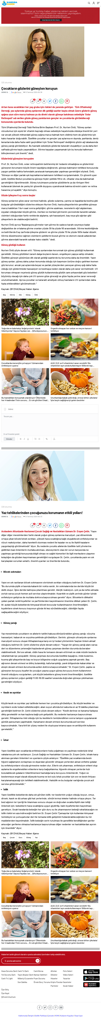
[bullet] (39, 439)
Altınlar (54, 971)
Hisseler (54, 978)
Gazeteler (67, 982)
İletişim (31, 1016)
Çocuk (12, 837)
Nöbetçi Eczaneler (25, 978)
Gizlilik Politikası (41, 1016)
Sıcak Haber (68, 986)
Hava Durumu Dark (9, 971)
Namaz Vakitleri (40, 975)
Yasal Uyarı (79, 1016)
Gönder (9, 439)
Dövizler (54, 975)
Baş (4, 295)
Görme (12, 295)
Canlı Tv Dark (23, 971)
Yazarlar (66, 978)
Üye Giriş (5, 989)
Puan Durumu (39, 978)
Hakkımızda (22, 1016)
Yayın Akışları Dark (25, 975)
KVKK (57, 1016)
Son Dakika (22, 982)
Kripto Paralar (57, 982)
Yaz (36, 837)
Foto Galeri (67, 971)
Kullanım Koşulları (67, 1016)
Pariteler (54, 986)
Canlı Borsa (38, 971)
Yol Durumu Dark (8, 975)
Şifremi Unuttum (8, 997)
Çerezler (51, 1016)
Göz (20, 295)
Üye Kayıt (5, 993)
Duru (20, 837)
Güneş (28, 295)
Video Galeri (68, 975)
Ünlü (36, 295)
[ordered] (35, 439)
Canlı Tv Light (7, 978)
